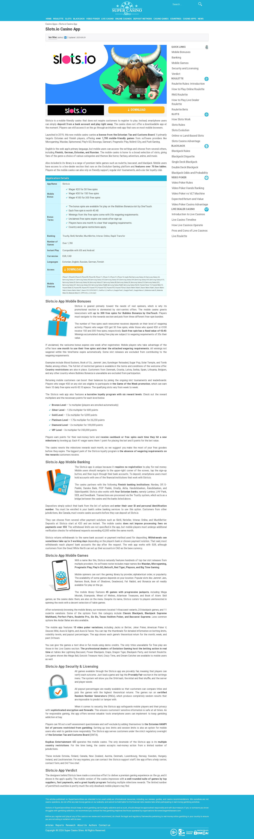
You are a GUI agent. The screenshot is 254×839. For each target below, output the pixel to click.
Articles (49, 825)
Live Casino (107, 19)
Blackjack (79, 19)
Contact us (104, 825)
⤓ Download (136, 110)
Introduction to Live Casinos (188, 214)
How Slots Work (181, 119)
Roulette (58, 19)
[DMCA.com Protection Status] (201, 832)
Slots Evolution (180, 130)
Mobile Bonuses (181, 52)
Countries (175, 19)
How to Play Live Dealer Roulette (185, 102)
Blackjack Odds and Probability (190, 172)
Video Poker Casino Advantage (190, 204)
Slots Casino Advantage (186, 141)
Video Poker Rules (182, 182)
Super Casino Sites (74, 830)
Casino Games (161, 19)
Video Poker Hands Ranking (188, 188)
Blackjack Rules (181, 150)
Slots (68, 19)
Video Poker (93, 19)
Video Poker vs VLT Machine (188, 193)
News (201, 19)
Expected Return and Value (188, 198)
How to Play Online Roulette (188, 89)
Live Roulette (179, 236)
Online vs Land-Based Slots (188, 135)
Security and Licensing (185, 68)
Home (49, 19)
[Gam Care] (182, 832)
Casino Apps (189, 19)
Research (70, 825)
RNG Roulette (180, 94)
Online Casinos (123, 19)
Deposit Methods (142, 19)
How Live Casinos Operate (187, 225)
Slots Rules (178, 124)
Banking (176, 57)
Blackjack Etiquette (183, 156)
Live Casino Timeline (184, 219)
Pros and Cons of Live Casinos (190, 230)
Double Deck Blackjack (185, 167)
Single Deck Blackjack (184, 161)
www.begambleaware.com (169, 811)
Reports (59, 825)
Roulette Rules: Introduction (188, 83)
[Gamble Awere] (190, 832)
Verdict (176, 73)
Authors (93, 825)
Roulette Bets (180, 109)
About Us (82, 825)
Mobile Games (180, 62)
